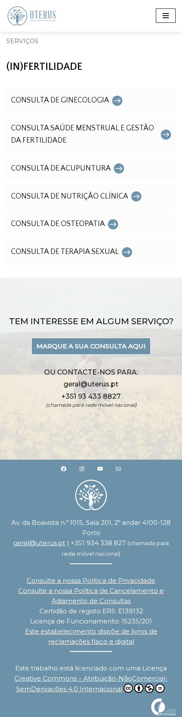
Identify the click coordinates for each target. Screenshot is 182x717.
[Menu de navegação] (166, 15)
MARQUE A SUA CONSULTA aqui (91, 346)
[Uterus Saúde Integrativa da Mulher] (31, 16)
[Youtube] (100, 468)
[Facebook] (64, 468)
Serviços (22, 41)
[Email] (118, 468)
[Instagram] (82, 468)
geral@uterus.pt (39, 543)
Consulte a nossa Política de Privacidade (91, 580)
